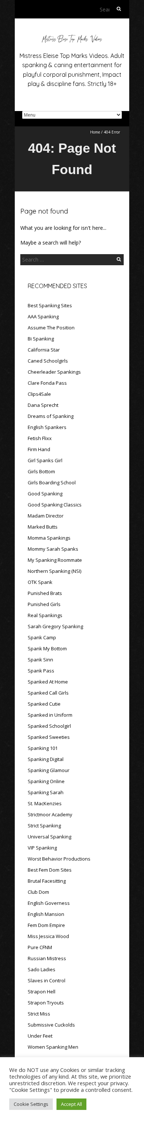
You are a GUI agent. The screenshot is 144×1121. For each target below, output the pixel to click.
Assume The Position (51, 327)
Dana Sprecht (43, 405)
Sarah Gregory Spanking (55, 626)
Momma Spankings (49, 537)
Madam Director (46, 515)
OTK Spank (40, 582)
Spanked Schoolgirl (49, 726)
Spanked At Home (48, 681)
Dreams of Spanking (50, 416)
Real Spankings (45, 615)
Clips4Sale (39, 394)
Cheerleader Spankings (54, 372)
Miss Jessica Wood (48, 936)
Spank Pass (41, 670)
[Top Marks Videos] (72, 36)
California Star (44, 349)
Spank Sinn (40, 659)
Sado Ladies (41, 969)
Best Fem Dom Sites (50, 869)
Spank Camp (42, 637)
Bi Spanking (41, 338)
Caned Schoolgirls (48, 360)
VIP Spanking (42, 847)
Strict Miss (39, 1013)
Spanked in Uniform (50, 715)
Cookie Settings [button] (31, 1104)
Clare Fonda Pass (47, 383)
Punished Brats (45, 593)
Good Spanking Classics (55, 504)
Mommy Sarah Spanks (53, 549)
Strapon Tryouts (46, 1002)
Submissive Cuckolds (51, 1024)
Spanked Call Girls (48, 692)
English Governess (49, 903)
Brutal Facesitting (47, 881)
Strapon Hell (41, 991)
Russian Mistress (47, 958)
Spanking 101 (43, 748)
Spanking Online (46, 781)
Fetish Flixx (40, 438)
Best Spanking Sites (50, 305)
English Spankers (47, 427)
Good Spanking (45, 493)
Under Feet (40, 1035)
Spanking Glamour (48, 770)
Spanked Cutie (44, 703)
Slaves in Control (46, 980)
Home (95, 132)
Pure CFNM (40, 947)
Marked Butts (43, 526)
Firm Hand (39, 449)
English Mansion (46, 914)
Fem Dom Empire (46, 925)
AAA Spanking (43, 316)
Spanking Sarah (46, 792)
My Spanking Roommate (55, 560)
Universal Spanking (49, 836)
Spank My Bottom (47, 648)
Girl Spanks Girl (45, 460)
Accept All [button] (71, 1104)
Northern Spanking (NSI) (54, 571)
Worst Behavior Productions (59, 858)
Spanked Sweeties (49, 737)
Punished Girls (44, 604)
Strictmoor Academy (50, 814)
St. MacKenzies (45, 803)
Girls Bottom (41, 471)
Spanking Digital (46, 759)
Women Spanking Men (53, 1047)
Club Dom (38, 892)
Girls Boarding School (52, 482)
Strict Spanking (44, 825)
